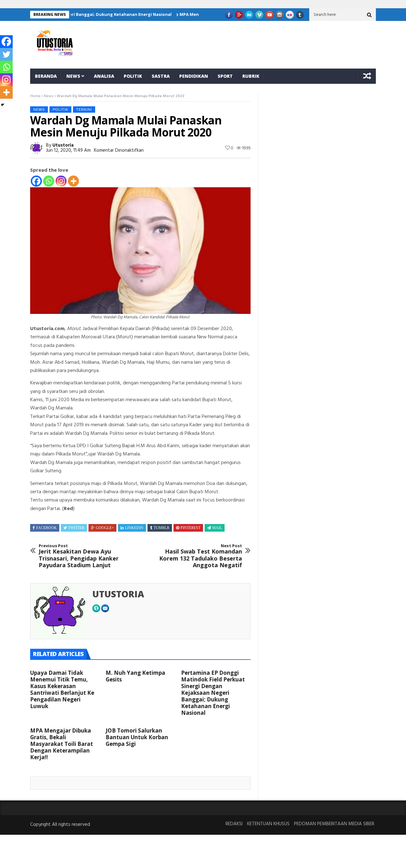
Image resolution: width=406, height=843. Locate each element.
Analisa (104, 76)
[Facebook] (36, 181)
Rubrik (250, 76)
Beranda (46, 76)
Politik (133, 76)
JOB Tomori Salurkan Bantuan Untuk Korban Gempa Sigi (137, 737)
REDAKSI (234, 824)
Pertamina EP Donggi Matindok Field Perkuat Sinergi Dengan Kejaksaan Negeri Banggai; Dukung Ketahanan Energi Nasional (213, 692)
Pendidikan (193, 76)
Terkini (84, 109)
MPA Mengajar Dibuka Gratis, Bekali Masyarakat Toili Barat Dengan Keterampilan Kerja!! (61, 744)
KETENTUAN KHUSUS (268, 824)
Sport (225, 76)
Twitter (76, 528)
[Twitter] (6, 54)
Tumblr (161, 528)
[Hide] (2, 104)
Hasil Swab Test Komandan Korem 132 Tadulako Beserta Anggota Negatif (200, 556)
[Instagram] (61, 181)
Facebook (46, 528)
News (73, 76)
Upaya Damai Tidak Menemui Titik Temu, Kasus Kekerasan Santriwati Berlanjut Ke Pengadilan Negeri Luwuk (62, 689)
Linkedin (134, 528)
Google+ (105, 528)
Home (35, 96)
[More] (73, 181)
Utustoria (63, 145)
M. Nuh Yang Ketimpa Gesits (135, 676)
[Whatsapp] (48, 181)
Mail (217, 528)
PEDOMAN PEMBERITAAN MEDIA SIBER (334, 824)
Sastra (161, 76)
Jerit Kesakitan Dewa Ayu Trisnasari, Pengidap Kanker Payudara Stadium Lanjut (79, 556)
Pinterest (190, 528)
